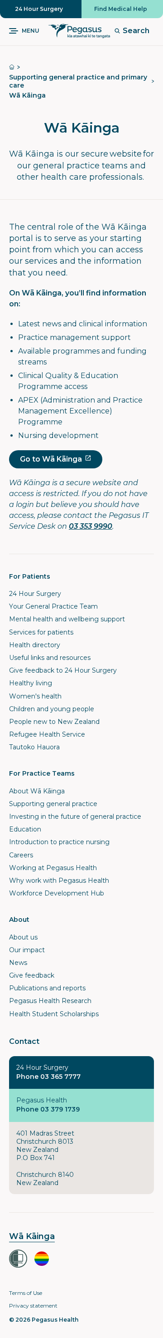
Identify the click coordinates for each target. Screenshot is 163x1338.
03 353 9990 (90, 526)
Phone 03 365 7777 (48, 1076)
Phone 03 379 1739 (48, 1109)
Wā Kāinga (27, 95)
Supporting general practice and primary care (78, 81)
